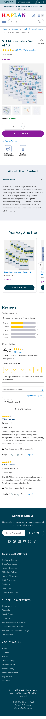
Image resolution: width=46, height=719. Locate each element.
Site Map (6, 680)
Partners (6, 656)
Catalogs (6, 618)
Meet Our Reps (8, 660)
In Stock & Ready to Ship (8, 155)
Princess (5, 422)
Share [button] (41, 43)
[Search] (39, 21)
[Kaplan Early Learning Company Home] (14, 15)
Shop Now (22, 9)
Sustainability (8, 668)
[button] (43, 2)
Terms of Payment (10, 672)
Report (30, 454)
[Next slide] (40, 265)
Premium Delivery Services (14, 622)
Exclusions (6, 584)
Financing (6, 588)
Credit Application (10, 592)
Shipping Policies (9, 572)
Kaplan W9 (7, 676)
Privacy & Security (23, 705)
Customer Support (10, 559)
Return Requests (9, 568)
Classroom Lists (9, 606)
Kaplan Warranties (10, 576)
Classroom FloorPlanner (13, 626)
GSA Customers (9, 580)
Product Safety (8, 664)
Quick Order (7, 614)
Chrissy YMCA (8, 468)
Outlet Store (7, 634)
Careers (5, 652)
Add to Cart (23, 133)
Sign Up (34, 532)
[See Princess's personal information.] (12, 423)
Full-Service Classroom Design (15, 630)
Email (32, 702)
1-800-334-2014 (19, 702)
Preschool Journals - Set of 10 (17, 272)
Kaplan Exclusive (23, 155)
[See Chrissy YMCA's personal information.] (17, 468)
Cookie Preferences (23, 708)
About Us (6, 648)
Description (9, 179)
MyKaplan (6, 610)
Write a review (30, 50)
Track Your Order (9, 563)
